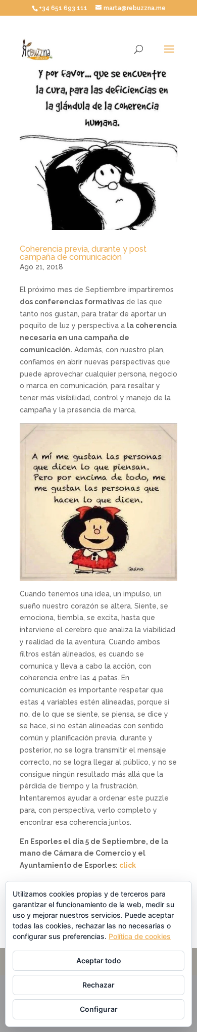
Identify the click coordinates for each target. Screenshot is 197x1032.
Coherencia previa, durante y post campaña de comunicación (83, 253)
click (127, 865)
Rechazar (98, 984)
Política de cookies (140, 936)
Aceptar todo (98, 960)
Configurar (99, 1009)
